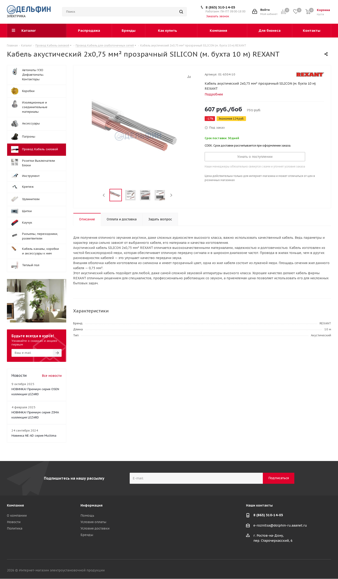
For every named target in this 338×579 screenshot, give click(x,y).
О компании (17, 515)
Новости (13, 522)
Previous (104, 195)
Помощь (87, 515)
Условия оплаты (93, 522)
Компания (15, 505)
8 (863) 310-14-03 (220, 7)
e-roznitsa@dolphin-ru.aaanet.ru (280, 525)
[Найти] (181, 11)
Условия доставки (94, 528)
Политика (14, 528)
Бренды (86, 535)
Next (171, 195)
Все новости (52, 376)
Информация (91, 505)
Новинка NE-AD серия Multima (33, 436)
